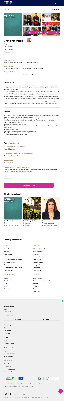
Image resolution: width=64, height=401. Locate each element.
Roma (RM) (9, 47)
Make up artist (37, 259)
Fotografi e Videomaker (39, 249)
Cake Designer (8, 281)
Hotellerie (36, 286)
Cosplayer (7, 265)
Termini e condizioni (9, 369)
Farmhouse (36, 283)
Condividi (56, 9)
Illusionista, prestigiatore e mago (13, 267)
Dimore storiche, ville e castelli (41, 281)
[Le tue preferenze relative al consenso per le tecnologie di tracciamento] (62, 300)
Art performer (8, 251)
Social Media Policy (9, 372)
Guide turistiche (37, 251)
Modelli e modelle (38, 262)
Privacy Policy (8, 364)
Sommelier (7, 289)
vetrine (12, 9)
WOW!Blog (7, 333)
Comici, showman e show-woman (13, 259)
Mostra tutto (8, 177)
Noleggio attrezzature (39, 265)
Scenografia (36, 267)
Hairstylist (36, 254)
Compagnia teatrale (9, 262)
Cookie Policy (7, 366)
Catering (6, 283)
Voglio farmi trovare (9, 351)
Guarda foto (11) (36, 33)
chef (23, 9)
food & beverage (17, 9)
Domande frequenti (9, 343)
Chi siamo (6, 328)
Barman (6, 278)
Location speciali (37, 278)
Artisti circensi (8, 254)
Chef (5, 286)
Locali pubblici (37, 291)
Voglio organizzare (9, 341)
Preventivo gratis (29, 185)
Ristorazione (36, 289)
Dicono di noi (7, 330)
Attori (5, 257)
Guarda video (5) (52, 33)
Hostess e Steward (38, 257)
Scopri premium (8, 356)
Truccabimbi (7, 249)
